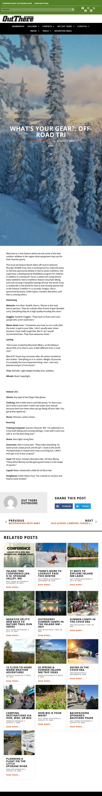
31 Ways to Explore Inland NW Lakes (81, 573)
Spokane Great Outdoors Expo (17, 3)
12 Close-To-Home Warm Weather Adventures (19, 670)
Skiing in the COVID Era (79, 668)
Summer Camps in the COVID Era (83, 620)
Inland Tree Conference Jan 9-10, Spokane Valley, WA (17, 574)
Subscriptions (41, 3)
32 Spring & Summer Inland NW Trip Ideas (49, 670)
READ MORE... (13, 587)
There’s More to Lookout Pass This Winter (50, 573)
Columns (32, 26)
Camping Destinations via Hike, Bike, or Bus (18, 715)
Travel (33, 31)
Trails (46, 31)
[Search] (73, 9)
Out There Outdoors (40, 141)
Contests (47, 26)
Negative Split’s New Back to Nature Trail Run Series (19, 623)
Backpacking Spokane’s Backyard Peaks (82, 715)
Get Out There (64, 26)
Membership (18, 26)
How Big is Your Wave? (49, 714)
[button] (64, 506)
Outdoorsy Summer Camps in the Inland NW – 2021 (51, 623)
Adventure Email (63, 31)
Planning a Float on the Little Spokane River (17, 762)
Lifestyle (82, 26)
